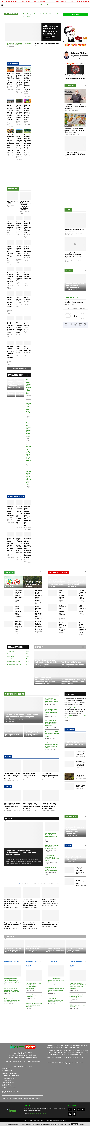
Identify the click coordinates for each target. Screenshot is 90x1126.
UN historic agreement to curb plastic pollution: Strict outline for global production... (46, 663)
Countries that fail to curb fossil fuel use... (27, 276)
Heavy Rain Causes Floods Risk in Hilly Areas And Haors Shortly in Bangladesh (78, 985)
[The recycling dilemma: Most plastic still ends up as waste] (10, 269)
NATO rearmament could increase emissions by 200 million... (19, 327)
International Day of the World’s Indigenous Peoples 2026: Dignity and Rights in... (10, 143)
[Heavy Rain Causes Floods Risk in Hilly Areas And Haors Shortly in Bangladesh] (78, 975)
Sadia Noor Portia (45, 883)
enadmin (68, 260)
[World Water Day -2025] (27, 343)
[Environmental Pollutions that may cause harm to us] (75, 220)
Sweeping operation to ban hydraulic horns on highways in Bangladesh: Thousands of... (27, 82)
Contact (57, 1)
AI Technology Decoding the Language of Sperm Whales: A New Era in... (13, 950)
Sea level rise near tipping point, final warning (29, 775)
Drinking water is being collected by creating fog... (27, 227)
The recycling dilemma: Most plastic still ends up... (10, 278)
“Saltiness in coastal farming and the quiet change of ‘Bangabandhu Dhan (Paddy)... (74, 742)
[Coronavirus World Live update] (75, 69)
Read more (47, 37)
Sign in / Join (43, 1)
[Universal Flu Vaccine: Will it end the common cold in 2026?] (55, 947)
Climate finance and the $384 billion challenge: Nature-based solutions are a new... (12, 776)
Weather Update (72, 297)
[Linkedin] (70, 1114)
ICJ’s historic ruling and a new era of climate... (82, 608)
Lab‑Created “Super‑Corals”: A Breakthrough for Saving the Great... (80, 763)
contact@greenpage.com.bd (38, 1113)
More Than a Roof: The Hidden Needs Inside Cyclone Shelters (73, 858)
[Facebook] (70, 1109)
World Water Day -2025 (27, 348)
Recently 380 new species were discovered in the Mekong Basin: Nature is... (10, 387)
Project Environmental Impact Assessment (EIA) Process (19, 252)
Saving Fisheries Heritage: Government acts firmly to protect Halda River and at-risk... (10, 113)
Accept (75, 1124)
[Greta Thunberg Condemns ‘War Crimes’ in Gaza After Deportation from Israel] (10, 318)
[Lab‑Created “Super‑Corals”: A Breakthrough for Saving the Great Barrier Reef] (69, 764)
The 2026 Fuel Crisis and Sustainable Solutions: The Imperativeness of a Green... (12, 902)
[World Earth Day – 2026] (12, 196)
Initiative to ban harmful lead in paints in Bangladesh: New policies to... (27, 112)
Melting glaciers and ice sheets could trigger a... (9, 303)
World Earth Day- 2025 (19, 348)
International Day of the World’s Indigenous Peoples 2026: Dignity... (38, 595)
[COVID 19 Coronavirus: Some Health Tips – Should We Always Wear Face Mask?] (75, 96)
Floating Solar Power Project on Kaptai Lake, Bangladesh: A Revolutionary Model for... (27, 516)
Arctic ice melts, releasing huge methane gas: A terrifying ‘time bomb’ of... (13, 733)
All (19, 883)
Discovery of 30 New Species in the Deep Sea (34, 995)
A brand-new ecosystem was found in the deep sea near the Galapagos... (20, 386)
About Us (63, 1)
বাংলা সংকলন (71, 1)
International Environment (14, 659)
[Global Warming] (27, 293)
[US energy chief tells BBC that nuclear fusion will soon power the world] (10, 218)
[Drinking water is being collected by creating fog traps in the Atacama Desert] (27, 218)
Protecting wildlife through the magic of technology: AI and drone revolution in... (27, 143)
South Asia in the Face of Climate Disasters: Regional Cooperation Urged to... (12, 805)
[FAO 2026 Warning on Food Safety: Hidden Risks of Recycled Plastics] (72, 593)
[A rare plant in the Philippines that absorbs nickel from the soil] (27, 242)
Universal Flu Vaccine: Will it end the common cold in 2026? (55, 950)
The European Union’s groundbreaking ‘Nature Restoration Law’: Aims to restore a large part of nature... (57, 582)
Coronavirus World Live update (75, 78)
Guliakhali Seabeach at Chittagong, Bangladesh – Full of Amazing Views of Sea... (55, 1000)
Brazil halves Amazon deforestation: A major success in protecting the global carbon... (19, 144)
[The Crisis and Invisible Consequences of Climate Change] (10, 69)
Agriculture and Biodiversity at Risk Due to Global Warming (50, 775)
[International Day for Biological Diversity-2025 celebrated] (10, 343)
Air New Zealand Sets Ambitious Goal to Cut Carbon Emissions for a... (50, 901)
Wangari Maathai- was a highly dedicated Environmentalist (75, 285)
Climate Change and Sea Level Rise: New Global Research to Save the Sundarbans (33, 583)
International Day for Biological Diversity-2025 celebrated (10, 353)
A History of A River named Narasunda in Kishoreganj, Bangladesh (12, 980)
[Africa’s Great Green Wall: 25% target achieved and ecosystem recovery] (52, 607)
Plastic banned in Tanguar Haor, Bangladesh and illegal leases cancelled (72, 664)
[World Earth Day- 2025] (19, 343)
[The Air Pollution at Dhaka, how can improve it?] (56, 971)
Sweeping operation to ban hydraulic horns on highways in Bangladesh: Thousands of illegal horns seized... (13, 582)
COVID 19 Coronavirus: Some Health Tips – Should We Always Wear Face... (75, 106)
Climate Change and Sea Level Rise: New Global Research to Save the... (19, 112)
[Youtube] (74, 1114)
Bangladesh (10, 651)
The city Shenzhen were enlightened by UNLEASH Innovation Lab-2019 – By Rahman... (73, 255)
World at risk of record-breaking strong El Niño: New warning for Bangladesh (76, 583)
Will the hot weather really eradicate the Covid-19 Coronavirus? (76, 996)
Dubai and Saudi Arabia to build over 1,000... (19, 276)
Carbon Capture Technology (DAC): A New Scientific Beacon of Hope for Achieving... (19, 546)
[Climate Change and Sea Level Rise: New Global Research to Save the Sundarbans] (19, 101)
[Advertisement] (19, 173)
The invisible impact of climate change (19, 225)
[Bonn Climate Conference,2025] (19, 293)
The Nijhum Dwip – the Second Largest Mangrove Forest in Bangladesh (33, 985)
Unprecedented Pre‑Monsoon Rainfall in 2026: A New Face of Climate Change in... (31, 902)
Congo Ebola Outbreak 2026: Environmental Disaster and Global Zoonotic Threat (21, 852)
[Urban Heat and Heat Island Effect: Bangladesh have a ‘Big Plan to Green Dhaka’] (19, 69)
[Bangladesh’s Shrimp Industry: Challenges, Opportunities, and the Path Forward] (25, 196)
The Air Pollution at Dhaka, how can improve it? (56, 980)
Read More (82, 1124)
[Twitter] (74, 1109)
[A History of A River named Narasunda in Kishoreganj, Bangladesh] (12, 971)
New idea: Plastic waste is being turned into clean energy (10, 512)
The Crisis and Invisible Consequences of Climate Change (39, 14)
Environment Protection (14, 654)
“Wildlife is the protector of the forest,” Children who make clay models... (34, 1005)
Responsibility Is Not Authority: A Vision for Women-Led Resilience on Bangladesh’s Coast (45, 680)
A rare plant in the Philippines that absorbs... (27, 251)
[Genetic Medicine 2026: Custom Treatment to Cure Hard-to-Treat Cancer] (52, 826)
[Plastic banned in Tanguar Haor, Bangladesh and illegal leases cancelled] (29, 609)
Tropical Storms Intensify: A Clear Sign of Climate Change (12, 924)
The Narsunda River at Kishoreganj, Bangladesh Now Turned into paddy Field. (12, 1000)
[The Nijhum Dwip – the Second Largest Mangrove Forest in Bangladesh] (34, 975)
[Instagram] (79, 1109)
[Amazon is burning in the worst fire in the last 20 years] (69, 870)
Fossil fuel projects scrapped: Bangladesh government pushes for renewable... (38, 626)
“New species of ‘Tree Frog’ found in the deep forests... (28, 408)
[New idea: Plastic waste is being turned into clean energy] (10, 502)
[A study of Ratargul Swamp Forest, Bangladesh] (23, 32)
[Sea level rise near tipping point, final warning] (31, 766)
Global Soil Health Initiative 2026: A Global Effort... (80, 775)
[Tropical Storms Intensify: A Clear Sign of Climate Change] (12, 915)
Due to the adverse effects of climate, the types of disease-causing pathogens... (31, 805)
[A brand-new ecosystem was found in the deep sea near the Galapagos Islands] (52, 593)
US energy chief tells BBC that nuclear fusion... (10, 226)
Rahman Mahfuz (26, 883)
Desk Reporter (11, 46)
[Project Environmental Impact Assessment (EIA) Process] (19, 242)
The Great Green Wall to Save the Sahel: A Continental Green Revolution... (10, 545)
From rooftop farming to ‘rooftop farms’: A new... (80, 785)
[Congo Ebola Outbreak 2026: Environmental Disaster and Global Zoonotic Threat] (23, 835)
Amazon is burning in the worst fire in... (79, 869)
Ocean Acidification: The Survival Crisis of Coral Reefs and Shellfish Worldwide (33, 733)
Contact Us (73, 708)
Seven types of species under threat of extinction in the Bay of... (56, 990)
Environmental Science (13, 661)
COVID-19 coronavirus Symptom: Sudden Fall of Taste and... (75, 154)
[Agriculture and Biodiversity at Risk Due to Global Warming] (50, 766)
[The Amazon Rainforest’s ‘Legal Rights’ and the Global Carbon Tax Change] (72, 625)
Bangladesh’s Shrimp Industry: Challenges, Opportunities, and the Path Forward (25, 205)
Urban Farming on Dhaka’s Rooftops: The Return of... (80, 753)
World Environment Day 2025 (27, 324)
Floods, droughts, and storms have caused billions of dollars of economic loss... (49, 805)
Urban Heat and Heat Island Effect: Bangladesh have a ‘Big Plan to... (19, 80)
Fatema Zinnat (35, 883)
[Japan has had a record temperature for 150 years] (69, 881)
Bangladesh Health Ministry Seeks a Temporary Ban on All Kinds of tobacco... (74, 130)
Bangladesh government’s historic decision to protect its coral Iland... (18, 626)
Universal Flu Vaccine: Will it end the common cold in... (52, 846)
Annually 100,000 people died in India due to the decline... (51, 869)
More (52, 883)
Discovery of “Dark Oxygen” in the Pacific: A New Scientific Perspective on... (73, 681)
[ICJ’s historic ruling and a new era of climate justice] (72, 607)
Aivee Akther (10, 656)
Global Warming (27, 298)
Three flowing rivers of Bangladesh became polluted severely (30, 924)
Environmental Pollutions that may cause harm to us (74, 230)
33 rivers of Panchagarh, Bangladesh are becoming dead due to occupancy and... (12, 990)
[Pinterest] (83, 1109)
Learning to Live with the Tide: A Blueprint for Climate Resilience (75, 950)
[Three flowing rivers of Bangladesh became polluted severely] (31, 915)
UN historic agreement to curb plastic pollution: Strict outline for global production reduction (22, 716)
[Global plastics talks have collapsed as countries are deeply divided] (10, 242)
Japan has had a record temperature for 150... (80, 881)
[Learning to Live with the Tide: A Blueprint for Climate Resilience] (76, 947)
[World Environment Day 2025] (27, 318)
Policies (51, 1)
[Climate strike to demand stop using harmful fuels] (50, 915)
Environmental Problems (14, 664)
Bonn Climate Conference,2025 (19, 300)
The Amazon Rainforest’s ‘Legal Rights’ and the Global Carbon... (82, 627)
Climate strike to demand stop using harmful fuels (50, 924)
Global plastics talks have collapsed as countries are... (10, 253)
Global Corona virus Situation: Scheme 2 (77, 1005)
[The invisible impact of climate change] (19, 218)
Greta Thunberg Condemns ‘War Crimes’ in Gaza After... (10, 327)
